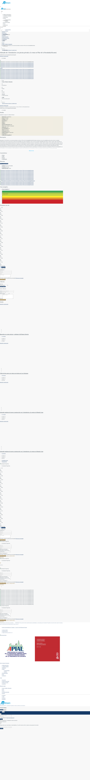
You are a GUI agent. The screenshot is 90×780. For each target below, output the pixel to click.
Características (5, 34)
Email (1, 291)
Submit (1, 728)
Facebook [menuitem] (9, 50)
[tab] (5, 460)
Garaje (3, 155)
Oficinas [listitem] (3, 693)
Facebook (3, 695)
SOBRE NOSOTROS (7, 14)
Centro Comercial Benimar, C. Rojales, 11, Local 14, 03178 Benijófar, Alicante (14, 627)
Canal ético (4, 683)
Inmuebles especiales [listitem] (5, 692)
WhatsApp (2, 557)
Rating (1, 293)
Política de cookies (5, 682)
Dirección (4, 35)
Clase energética (5, 36)
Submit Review (2, 299)
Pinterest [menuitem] (6, 50)
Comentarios (4, 39)
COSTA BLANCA (8, 29)
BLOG (4, 23)
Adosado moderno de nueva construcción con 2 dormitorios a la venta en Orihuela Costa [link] (21, 451)
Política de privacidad (5, 681)
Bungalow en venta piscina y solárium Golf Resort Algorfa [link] (14, 334)
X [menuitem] (11, 50)
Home (3, 42)
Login (1, 719)
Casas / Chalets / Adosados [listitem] (6, 688)
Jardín (3, 156)
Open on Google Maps (4, 163)
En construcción (5, 56)
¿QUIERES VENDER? (5, 666)
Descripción (4, 33)
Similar (3, 40)
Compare (1, 709)
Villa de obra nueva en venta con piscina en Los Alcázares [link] (14, 373)
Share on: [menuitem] (3, 102)
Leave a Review (3, 286)
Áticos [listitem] (3, 690)
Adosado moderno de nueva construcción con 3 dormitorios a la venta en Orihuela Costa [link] (21, 412)
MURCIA (6, 21)
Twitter (3, 696)
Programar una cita (5, 38)
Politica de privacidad (19, 278)
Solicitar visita (2, 279)
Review (1, 298)
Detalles (3, 31)
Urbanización (4, 159)
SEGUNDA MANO (6, 22)
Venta (1, 56)
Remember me (4, 717)
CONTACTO (4, 675)
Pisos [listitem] (3, 689)
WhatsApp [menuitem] (3, 50)
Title (1, 292)
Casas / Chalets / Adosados (7, 44)
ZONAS (4, 26)
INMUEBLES (5, 17)
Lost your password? (10, 717)
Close (5, 709)
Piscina (3, 157)
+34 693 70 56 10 (5, 631)
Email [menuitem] (16, 50)
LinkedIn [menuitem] (13, 50)
